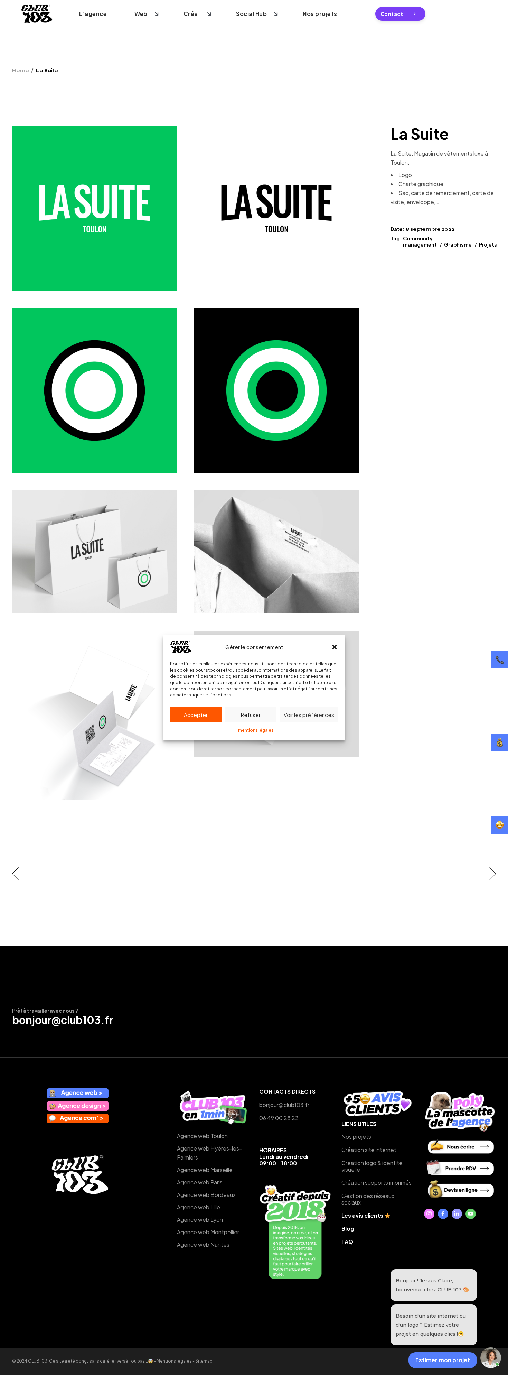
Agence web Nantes (203, 1244)
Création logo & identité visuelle (372, 1166)
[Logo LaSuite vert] (94, 208)
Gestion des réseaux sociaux (367, 1199)
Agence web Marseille (205, 1169)
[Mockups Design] (94, 551)
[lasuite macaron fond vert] (94, 390)
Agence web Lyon (200, 1219)
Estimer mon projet (442, 1360)
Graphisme (458, 244)
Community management (420, 241)
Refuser (251, 714)
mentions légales (256, 730)
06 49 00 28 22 (279, 1118)
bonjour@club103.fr (62, 1019)
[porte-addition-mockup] (94, 715)
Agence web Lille (198, 1207)
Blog (347, 1228)
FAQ (347, 1241)
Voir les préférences (309, 714)
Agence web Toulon (202, 1135)
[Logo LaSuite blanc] (277, 208)
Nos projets (356, 1136)
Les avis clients (362, 1215)
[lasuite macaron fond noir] (277, 390)
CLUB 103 (37, 1361)
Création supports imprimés (376, 1182)
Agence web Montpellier (208, 1232)
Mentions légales (174, 1361)
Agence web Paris (200, 1182)
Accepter (196, 714)
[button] (334, 647)
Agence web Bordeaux (206, 1194)
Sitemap (204, 1361)
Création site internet (368, 1149)
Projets (488, 244)
